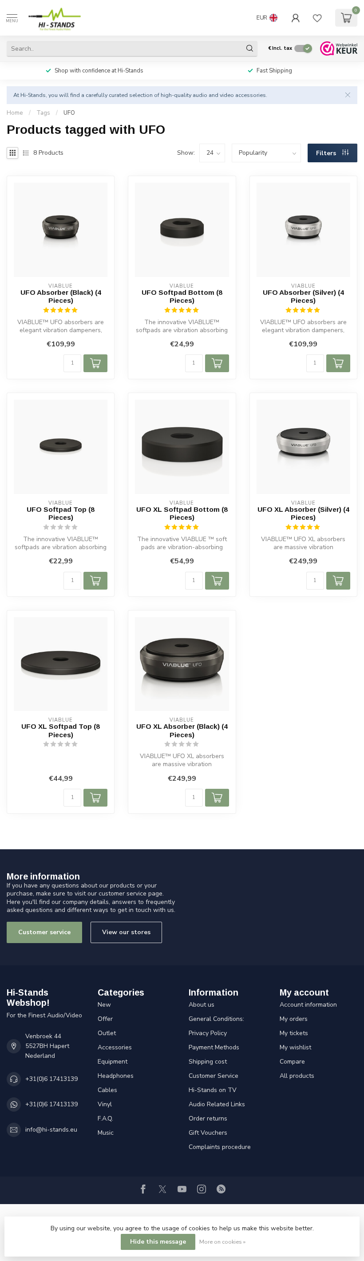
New (104, 1004)
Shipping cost (208, 1061)
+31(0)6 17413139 (51, 1079)
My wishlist (295, 1047)
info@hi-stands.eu (51, 1129)
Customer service (44, 932)
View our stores (126, 932)
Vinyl (105, 1104)
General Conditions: (216, 1019)
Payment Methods (214, 1047)
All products (297, 1076)
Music (106, 1132)
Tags (43, 113)
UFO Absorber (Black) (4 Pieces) (60, 296)
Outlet (107, 1033)
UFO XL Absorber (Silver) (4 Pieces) (303, 513)
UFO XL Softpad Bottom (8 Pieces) (182, 513)
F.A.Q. (105, 1118)
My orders (294, 1019)
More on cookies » (222, 1241)
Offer (105, 1019)
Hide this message (158, 1241)
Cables (107, 1090)
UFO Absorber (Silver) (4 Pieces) (303, 296)
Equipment (112, 1061)
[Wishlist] (317, 18)
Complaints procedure (220, 1147)
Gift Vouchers (208, 1132)
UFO (69, 113)
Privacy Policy (208, 1033)
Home (15, 113)
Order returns (208, 1118)
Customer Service (213, 1076)
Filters (327, 153)
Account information (308, 1004)
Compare (292, 1061)
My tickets (294, 1033)
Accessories (115, 1047)
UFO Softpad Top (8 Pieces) (61, 513)
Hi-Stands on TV (213, 1090)
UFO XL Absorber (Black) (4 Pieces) (182, 730)
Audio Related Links (217, 1104)
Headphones (116, 1076)
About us (201, 1004)
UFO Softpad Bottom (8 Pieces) (182, 296)
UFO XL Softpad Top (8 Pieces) (60, 730)
